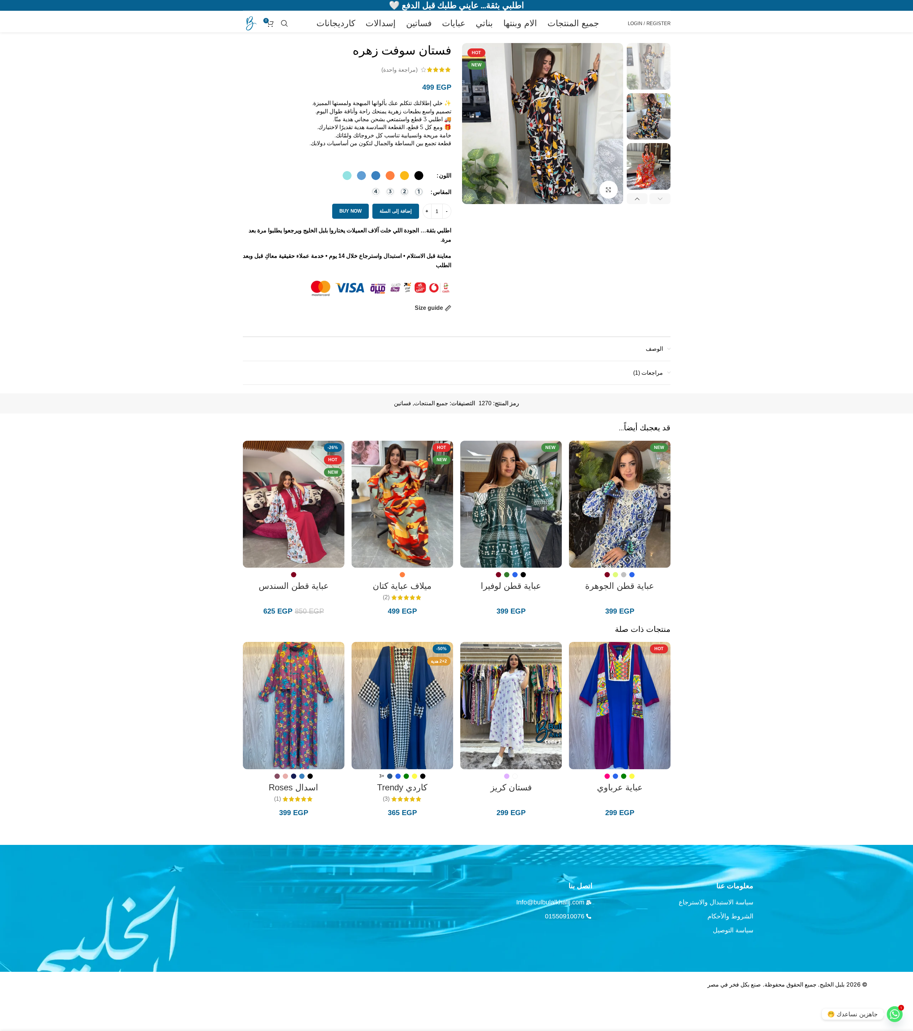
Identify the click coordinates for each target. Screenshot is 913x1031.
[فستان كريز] (511, 705)
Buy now (350, 211)
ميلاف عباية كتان (402, 586)
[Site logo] (250, 23)
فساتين (402, 403)
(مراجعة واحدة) (399, 70)
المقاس (442, 192)
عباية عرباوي (620, 787)
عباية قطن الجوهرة (619, 586)
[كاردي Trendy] (402, 705)
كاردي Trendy (402, 787)
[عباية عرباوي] (619, 705)
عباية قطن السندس (294, 586)
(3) (386, 799)
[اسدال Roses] (293, 705)
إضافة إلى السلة (396, 211)
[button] (659, 198)
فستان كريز (511, 787)
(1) (277, 799)
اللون (445, 175)
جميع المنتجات (431, 403)
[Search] (284, 23)
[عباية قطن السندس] (293, 504)
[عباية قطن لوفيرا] (511, 504)
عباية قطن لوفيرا (511, 586)
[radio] (418, 175)
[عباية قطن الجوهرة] (619, 504)
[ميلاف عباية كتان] (402, 504)
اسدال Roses (293, 787)
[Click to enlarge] (608, 190)
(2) (386, 597)
